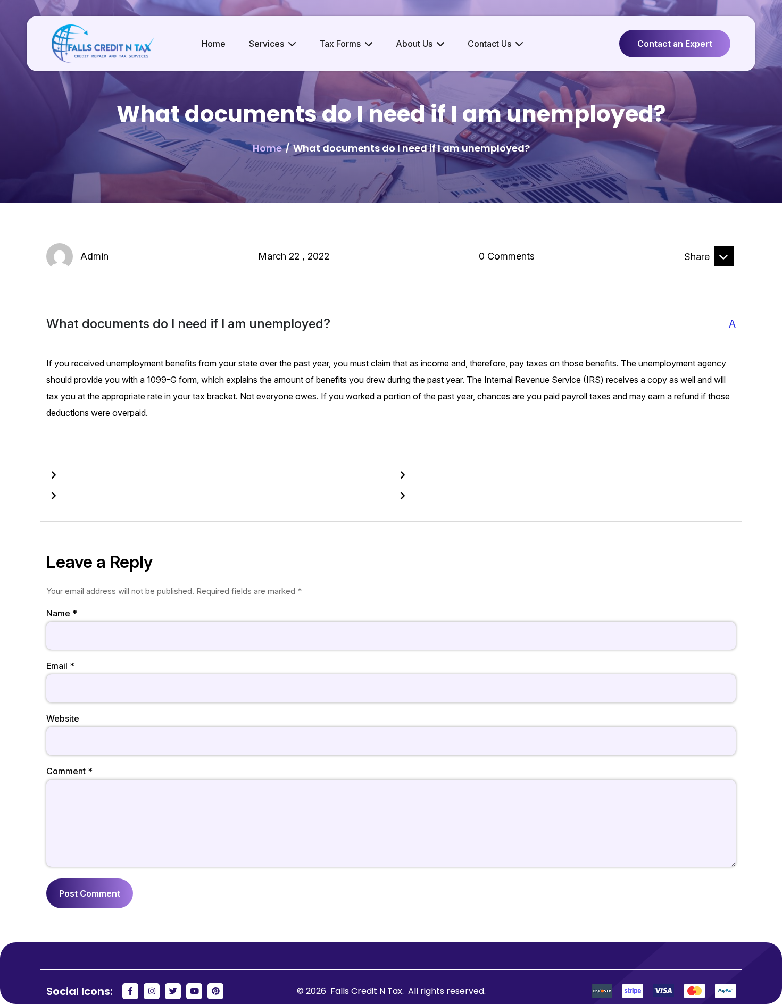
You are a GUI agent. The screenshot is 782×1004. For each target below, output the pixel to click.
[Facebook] (130, 991)
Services (266, 43)
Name (61, 613)
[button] (391, 324)
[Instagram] (152, 991)
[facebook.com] (672, 274)
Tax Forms (340, 43)
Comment (69, 771)
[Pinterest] (215, 991)
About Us (414, 43)
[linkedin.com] (698, 274)
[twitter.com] (724, 274)
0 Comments (507, 256)
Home (214, 43)
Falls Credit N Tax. (368, 991)
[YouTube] (194, 991)
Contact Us (489, 43)
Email (60, 665)
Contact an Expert (674, 43)
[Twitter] (173, 991)
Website (62, 718)
